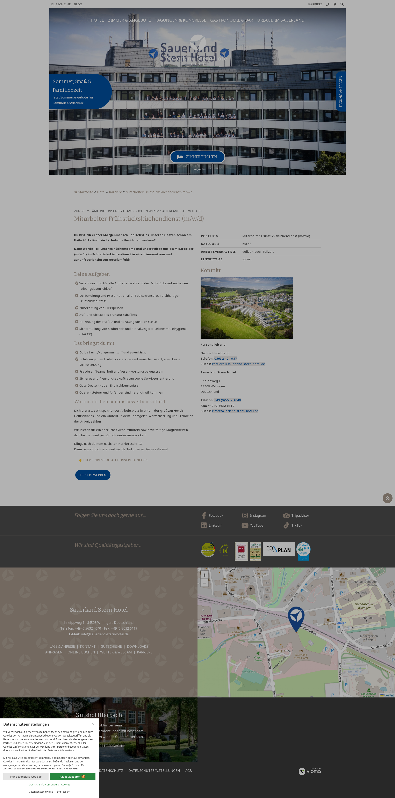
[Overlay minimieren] (93, 724)
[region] (49, 749)
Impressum (63, 791)
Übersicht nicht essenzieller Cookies (49, 784)
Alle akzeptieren (70, 776)
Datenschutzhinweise (41, 791)
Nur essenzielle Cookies (26, 776)
